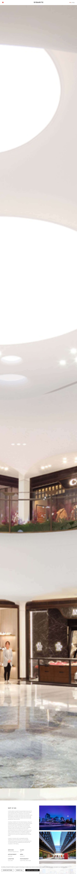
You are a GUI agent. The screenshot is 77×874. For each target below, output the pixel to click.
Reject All (19, 870)
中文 (73, 2)
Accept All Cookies (32, 870)
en (70, 2)
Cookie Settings (7, 870)
